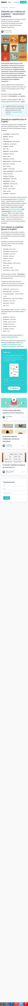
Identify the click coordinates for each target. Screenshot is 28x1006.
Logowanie (16, 2)
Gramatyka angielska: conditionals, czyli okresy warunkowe (11, 438)
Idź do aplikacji (23, 2)
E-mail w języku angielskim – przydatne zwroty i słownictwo (13, 411)
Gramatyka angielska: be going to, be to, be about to (14, 466)
